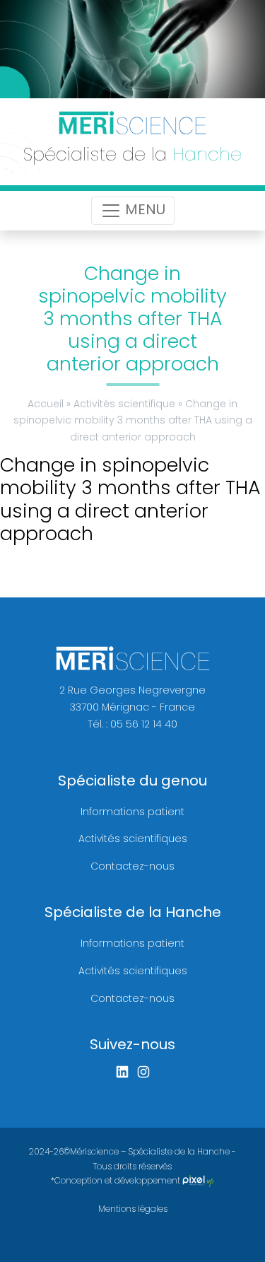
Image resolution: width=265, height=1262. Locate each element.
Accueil (46, 404)
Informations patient (132, 812)
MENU (143, 209)
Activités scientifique (124, 404)
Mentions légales (132, 1209)
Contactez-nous (132, 866)
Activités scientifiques (132, 838)
